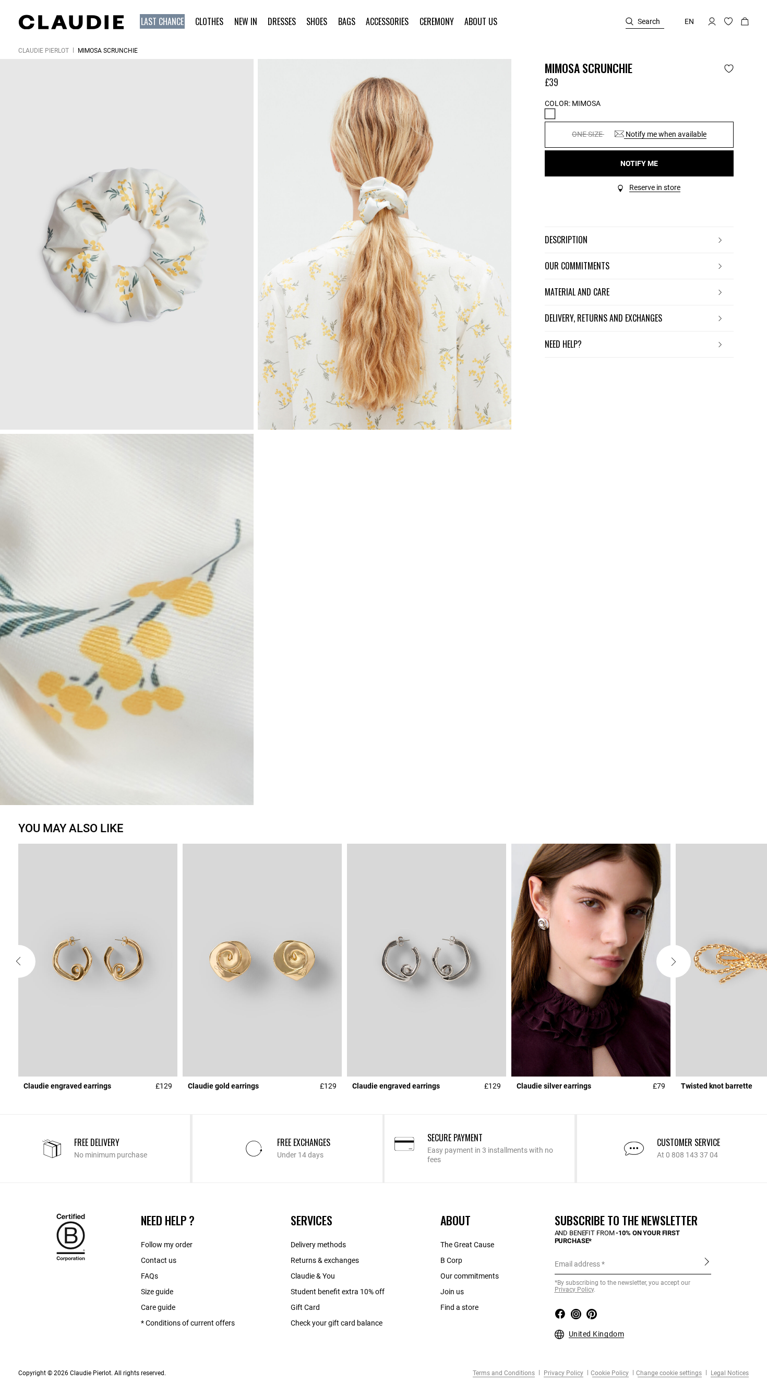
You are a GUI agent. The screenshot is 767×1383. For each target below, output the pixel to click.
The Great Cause (467, 1244)
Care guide (158, 1307)
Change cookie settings (669, 1373)
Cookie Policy (610, 1373)
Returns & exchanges (325, 1260)
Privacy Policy (562, 1373)
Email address (577, 1264)
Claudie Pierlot (43, 51)
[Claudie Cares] (70, 1237)
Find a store (459, 1307)
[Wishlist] (729, 68)
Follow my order (167, 1244)
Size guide (157, 1291)
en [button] (689, 21)
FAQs (149, 1276)
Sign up (706, 1263)
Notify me (639, 163)
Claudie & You (313, 1276)
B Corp (451, 1260)
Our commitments (469, 1276)
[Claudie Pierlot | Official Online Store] (71, 22)
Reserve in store (654, 187)
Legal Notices (729, 1373)
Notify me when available (665, 134)
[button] (163, 21)
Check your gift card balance (336, 1323)
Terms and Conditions (504, 1373)
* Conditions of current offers (188, 1323)
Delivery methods (318, 1244)
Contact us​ (158, 1260)
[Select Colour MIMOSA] (550, 114)
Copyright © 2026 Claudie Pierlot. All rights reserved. (92, 1373)
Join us (452, 1291)
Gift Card (305, 1307)
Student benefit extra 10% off (338, 1291)
